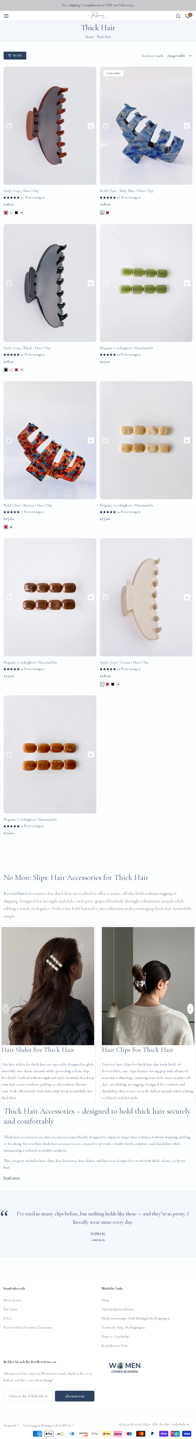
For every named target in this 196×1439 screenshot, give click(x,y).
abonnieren (74, 1396)
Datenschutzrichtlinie (118, 1309)
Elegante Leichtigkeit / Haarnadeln (126, 348)
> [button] (190, 1008)
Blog (105, 1300)
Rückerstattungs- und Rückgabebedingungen (136, 1318)
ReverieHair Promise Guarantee (28, 1327)
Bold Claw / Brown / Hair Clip (28, 505)
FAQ (7, 1318)
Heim (89, 37)
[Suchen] (178, 15)
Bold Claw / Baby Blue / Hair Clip (126, 190)
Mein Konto (13, 1300)
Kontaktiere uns (114, 1345)
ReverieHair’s (16, 893)
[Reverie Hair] (98, 16)
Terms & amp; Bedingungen (123, 1327)
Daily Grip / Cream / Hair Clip (124, 662)
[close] (190, 20)
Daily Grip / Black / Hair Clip (27, 348)
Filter (17, 55)
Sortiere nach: (152, 55)
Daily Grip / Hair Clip (21, 190)
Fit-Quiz (10, 1309)
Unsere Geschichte (116, 1336)
